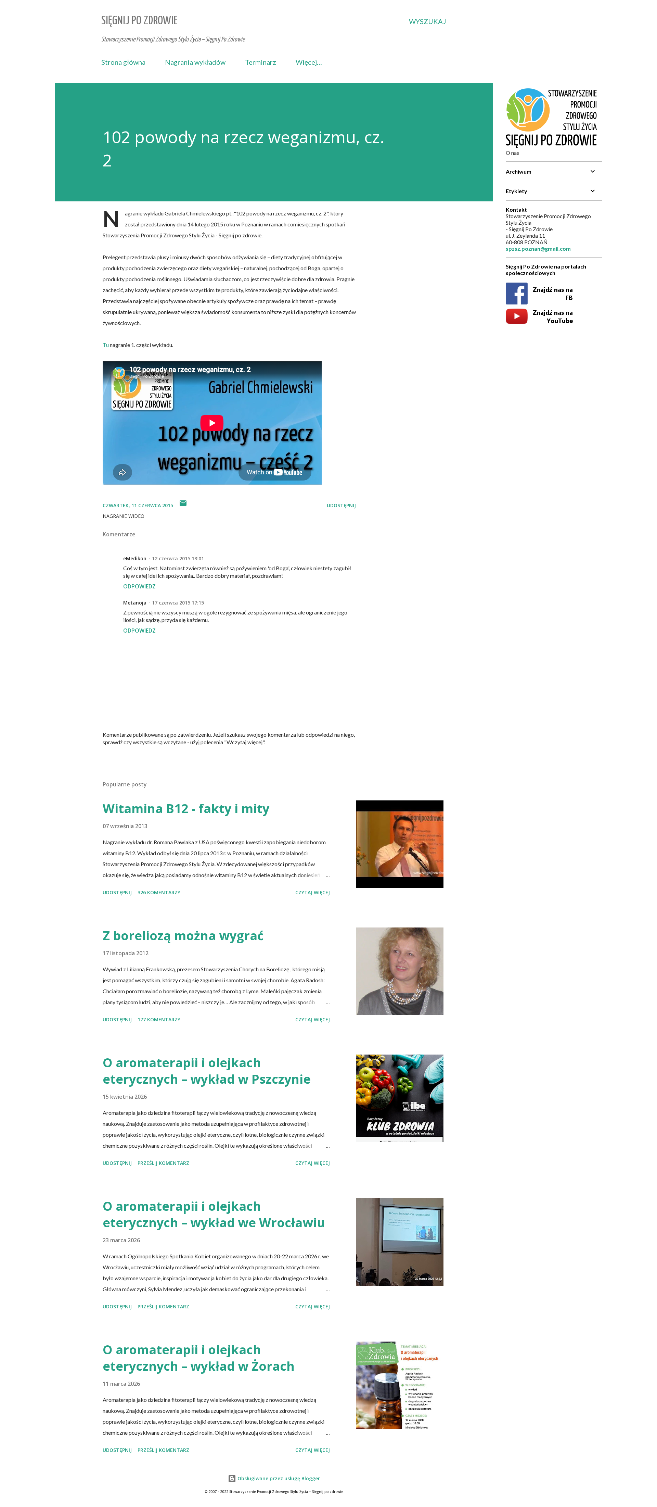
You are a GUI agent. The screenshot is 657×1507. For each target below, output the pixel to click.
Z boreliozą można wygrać (183, 935)
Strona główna (123, 62)
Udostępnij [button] (341, 505)
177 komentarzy (159, 1019)
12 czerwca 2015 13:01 (178, 558)
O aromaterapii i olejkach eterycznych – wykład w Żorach (199, 1357)
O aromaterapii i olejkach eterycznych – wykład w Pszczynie (207, 1070)
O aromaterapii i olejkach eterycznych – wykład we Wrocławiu (214, 1214)
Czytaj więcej (312, 892)
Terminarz (260, 62)
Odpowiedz (139, 586)
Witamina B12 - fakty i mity (186, 808)
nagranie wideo (123, 516)
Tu (106, 344)
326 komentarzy (159, 892)
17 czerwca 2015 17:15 (178, 602)
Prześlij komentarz (163, 1163)
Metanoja (134, 602)
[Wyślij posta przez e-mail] (183, 505)
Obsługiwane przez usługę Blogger (278, 1478)
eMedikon (134, 558)
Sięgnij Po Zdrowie (139, 21)
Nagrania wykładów (195, 62)
